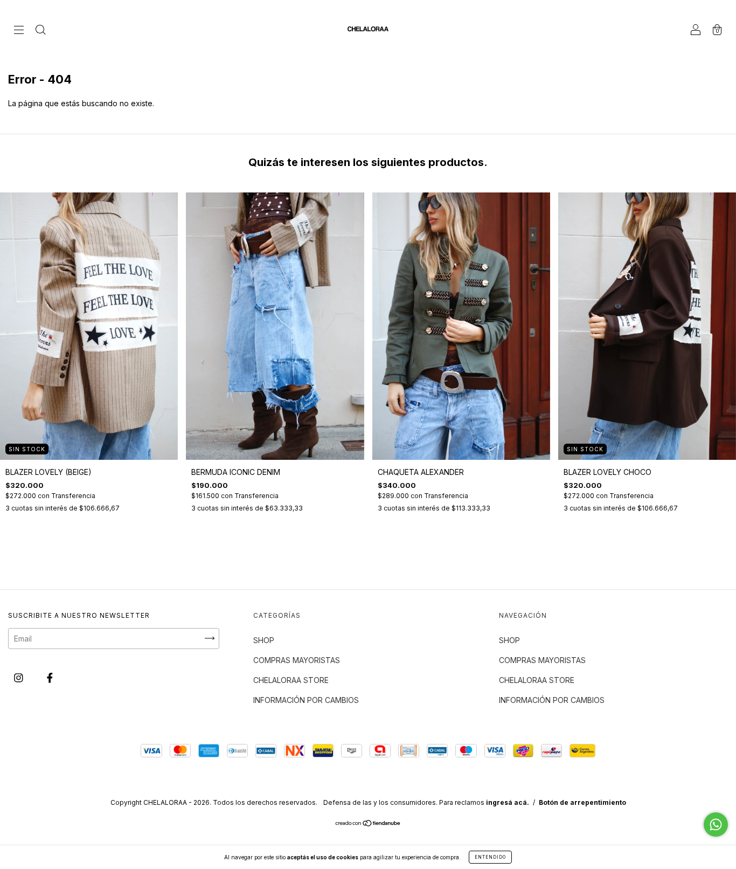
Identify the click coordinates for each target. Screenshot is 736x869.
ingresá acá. (507, 802)
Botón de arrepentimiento (582, 802)
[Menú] (18, 30)
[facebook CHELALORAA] (49, 677)
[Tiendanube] (368, 824)
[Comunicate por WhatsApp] (716, 824)
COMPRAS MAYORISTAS (296, 660)
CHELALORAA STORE (291, 680)
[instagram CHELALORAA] (19, 677)
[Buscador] (40, 30)
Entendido (490, 857)
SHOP (263, 640)
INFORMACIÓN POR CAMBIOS (306, 700)
